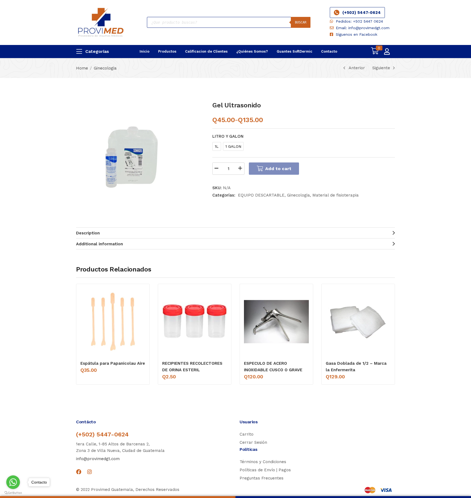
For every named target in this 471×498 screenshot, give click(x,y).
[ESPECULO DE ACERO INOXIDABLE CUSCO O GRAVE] (276, 321)
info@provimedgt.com (98, 458)
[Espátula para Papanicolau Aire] (112, 321)
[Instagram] (89, 471)
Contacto (329, 51)
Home (82, 68)
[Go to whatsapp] (13, 482)
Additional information (99, 244)
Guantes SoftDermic (294, 51)
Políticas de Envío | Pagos (265, 469)
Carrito (246, 434)
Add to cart (278, 168)
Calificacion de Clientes (206, 51)
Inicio (144, 51)
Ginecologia (105, 68)
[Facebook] (78, 471)
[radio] (216, 146)
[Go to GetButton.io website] (13, 492)
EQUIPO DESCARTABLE (261, 195)
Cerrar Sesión (253, 442)
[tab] (235, 232)
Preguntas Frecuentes (261, 478)
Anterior (357, 67)
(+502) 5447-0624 (361, 12)
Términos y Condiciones (263, 461)
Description (88, 233)
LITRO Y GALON (227, 136)
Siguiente (381, 67)
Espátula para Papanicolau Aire (112, 363)
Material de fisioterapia (335, 195)
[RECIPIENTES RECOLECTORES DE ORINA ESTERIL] (194, 321)
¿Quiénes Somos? (252, 51)
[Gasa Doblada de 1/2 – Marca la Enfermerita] (358, 321)
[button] (375, 51)
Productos (167, 51)
